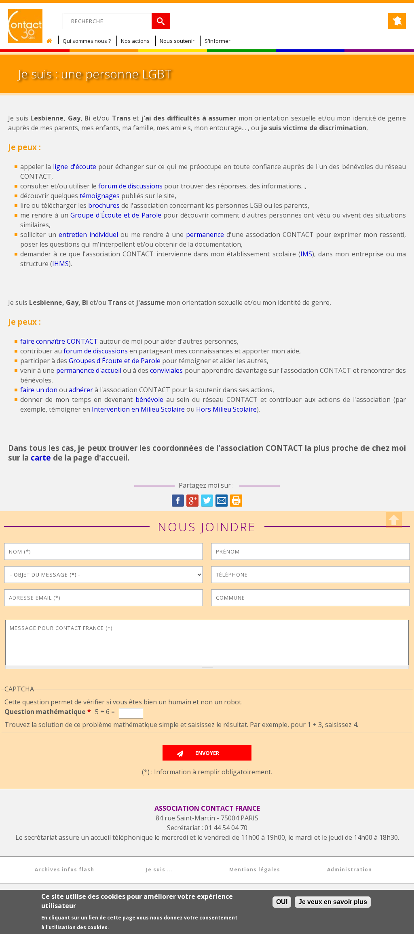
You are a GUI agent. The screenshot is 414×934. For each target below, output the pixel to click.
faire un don (38, 389)
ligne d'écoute (74, 166)
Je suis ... (159, 869)
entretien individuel (88, 234)
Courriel (221, 500)
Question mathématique (47, 711)
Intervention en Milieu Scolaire (138, 409)
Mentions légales (254, 869)
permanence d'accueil (88, 370)
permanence (205, 234)
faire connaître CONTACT (59, 341)
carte (41, 457)
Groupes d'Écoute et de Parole (115, 360)
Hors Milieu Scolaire (226, 409)
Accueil (51, 41)
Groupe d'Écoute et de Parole (115, 215)
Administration (349, 869)
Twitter (207, 500)
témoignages (100, 195)
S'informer (217, 40)
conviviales (166, 370)
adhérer (81, 389)
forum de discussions (130, 186)
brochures (104, 205)
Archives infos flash (64, 869)
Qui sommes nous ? (87, 40)
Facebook (177, 500)
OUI (281, 901)
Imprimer (236, 500)
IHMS (60, 263)
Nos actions (135, 40)
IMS (306, 253)
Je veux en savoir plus (332, 901)
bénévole (149, 399)
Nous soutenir (177, 40)
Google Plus (192, 500)
